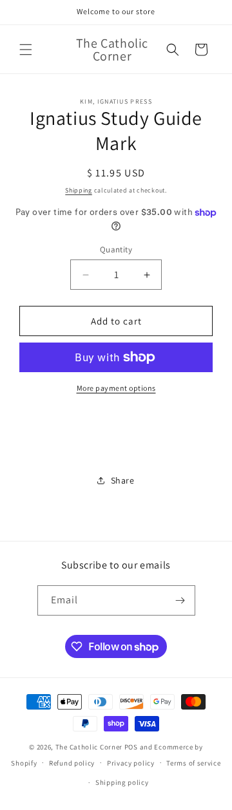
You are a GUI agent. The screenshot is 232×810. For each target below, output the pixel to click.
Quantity (116, 249)
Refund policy (72, 763)
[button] (26, 49)
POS (131, 746)
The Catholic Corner (88, 746)
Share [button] (123, 480)
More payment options (116, 388)
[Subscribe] (180, 600)
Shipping (78, 190)
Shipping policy (122, 782)
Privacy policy (131, 763)
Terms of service (193, 763)
